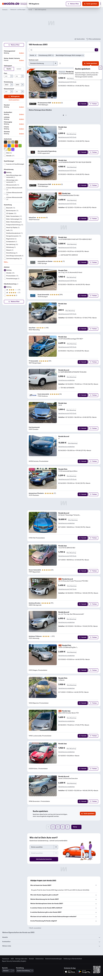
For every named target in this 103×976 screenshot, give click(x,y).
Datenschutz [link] (40, 959)
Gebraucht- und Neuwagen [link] (18, 9)
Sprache (5, 968)
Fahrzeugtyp (8, 122)
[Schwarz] (5, 142)
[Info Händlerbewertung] (17, 284)
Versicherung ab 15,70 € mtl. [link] (67, 479)
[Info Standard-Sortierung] (60, 63)
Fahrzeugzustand (9, 51)
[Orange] (5, 146)
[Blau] (9, 146)
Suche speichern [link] (14, 100)
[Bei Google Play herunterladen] (84, 972)
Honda (30, 9)
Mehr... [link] (6, 262)
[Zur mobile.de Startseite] (18, 3)
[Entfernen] (36, 55)
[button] (14, 52)
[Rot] (16, 146)
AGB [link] (12, 959)
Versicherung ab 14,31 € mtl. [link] (67, 82)
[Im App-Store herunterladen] (70, 972)
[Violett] (13, 149)
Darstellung (20, 968)
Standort (7, 105)
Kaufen (9, 69)
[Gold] (9, 149)
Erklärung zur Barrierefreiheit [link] (73, 959)
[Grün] (20, 146)
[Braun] (16, 142)
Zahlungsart (8, 66)
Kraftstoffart (8, 112)
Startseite (5, 9)
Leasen (19, 69)
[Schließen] (100, 67)
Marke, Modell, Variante (12, 58)
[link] (79, 39)
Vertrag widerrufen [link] (21, 959)
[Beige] (9, 142)
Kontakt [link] (31, 959)
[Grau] (13, 142)
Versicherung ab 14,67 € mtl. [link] (67, 589)
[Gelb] (13, 146)
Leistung (6, 117)
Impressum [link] (5, 959)
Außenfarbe (8, 139)
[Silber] (5, 149)
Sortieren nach (33, 60)
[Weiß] (20, 142)
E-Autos (6, 127)
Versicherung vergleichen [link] (66, 380)
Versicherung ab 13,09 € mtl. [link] (67, 281)
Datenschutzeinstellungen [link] (53, 959)
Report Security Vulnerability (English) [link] (14, 961)
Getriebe (7, 132)
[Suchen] (96, 49)
